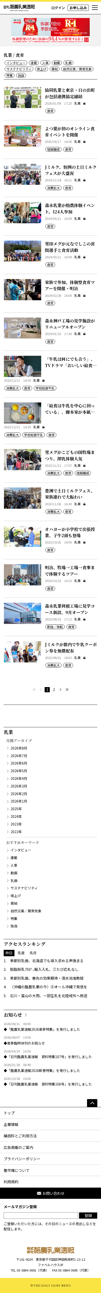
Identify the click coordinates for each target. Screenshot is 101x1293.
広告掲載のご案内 (18, 1147)
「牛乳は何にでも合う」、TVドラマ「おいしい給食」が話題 (71, 365)
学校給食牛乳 (45, 388)
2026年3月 (19, 786)
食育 (50, 111)
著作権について (16, 1170)
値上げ (41, 69)
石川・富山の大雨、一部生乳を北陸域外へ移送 (48, 995)
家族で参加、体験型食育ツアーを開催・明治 (70, 285)
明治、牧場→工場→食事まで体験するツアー (70, 570)
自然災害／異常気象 (77, 69)
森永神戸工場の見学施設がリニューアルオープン (70, 324)
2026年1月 (19, 801)
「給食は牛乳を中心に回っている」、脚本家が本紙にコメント (70, 411)
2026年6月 (19, 763)
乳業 (77, 103)
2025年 (16, 808)
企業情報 (11, 1124)
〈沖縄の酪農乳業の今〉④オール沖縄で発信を (48, 986)
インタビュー (15, 62)
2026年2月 (19, 793)
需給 (54, 69)
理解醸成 (53, 149)
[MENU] (95, 8)
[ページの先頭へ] (92, 1103)
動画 (57, 62)
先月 (33, 952)
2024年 (16, 816)
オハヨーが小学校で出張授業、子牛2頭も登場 (70, 532)
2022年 (16, 831)
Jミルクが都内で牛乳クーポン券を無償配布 (71, 647)
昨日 (9, 952)
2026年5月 (19, 770)
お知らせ (13, 1014)
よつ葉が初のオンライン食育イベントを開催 (70, 131)
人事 (45, 62)
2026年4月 (19, 778)
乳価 (68, 62)
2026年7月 (19, 755)
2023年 (16, 824)
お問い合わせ (53, 1193)
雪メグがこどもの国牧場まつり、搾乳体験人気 (70, 455)
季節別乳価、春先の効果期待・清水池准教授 (47, 978)
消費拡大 (53, 188)
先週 (21, 952)
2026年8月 (19, 748)
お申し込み (78, 7)
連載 (34, 62)
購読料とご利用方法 (20, 1135)
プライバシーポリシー (22, 1158)
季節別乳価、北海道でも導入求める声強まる (47, 960)
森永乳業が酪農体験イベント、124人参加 (70, 208)
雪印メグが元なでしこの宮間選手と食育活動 (70, 247)
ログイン (58, 7)
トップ (9, 1112)
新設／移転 (55, 626)
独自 (21, 75)
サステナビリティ (19, 69)
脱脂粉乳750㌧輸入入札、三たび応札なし (44, 969)
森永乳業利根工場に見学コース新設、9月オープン (70, 609)
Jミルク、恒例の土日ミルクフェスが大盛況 (71, 170)
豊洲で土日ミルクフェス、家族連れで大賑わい (70, 493)
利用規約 (11, 1181)
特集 (9, 75)
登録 (88, 1215)
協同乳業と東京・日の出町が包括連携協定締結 (70, 93)
